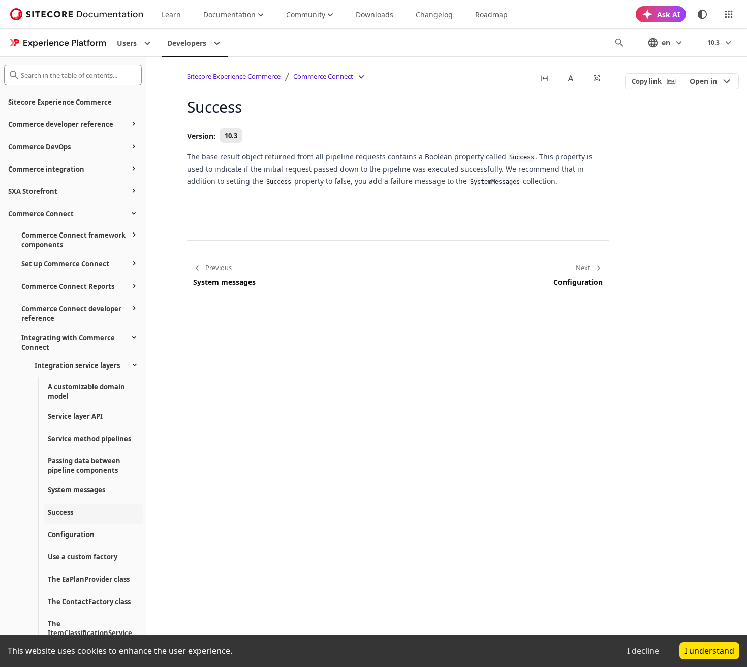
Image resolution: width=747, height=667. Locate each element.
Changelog (434, 14)
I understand (709, 650)
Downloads (374, 14)
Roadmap (491, 14)
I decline (643, 650)
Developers (186, 43)
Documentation (229, 14)
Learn (171, 14)
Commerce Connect (323, 76)
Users (127, 43)
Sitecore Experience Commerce (234, 76)
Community (305, 14)
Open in (703, 81)
